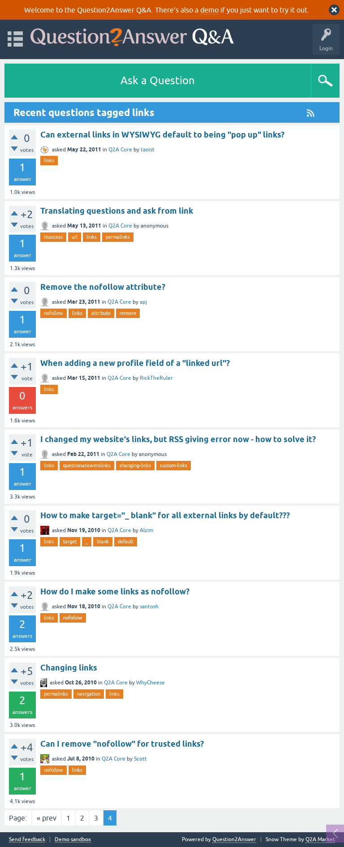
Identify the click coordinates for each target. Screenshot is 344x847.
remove (128, 313)
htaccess (53, 237)
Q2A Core (120, 149)
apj (143, 302)
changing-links (135, 465)
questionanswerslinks (87, 465)
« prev (46, 818)
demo (209, 10)
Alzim (146, 530)
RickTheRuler (156, 378)
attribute (101, 313)
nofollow (53, 313)
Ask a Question (157, 80)
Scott (140, 759)
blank (103, 541)
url (74, 237)
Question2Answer (234, 839)
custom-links (173, 465)
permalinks (118, 237)
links (49, 160)
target (70, 541)
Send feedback (27, 840)
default (125, 541)
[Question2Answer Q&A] (132, 35)
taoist (148, 149)
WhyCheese (150, 682)
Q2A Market (320, 839)
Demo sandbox (73, 840)
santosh (149, 606)
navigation (88, 694)
